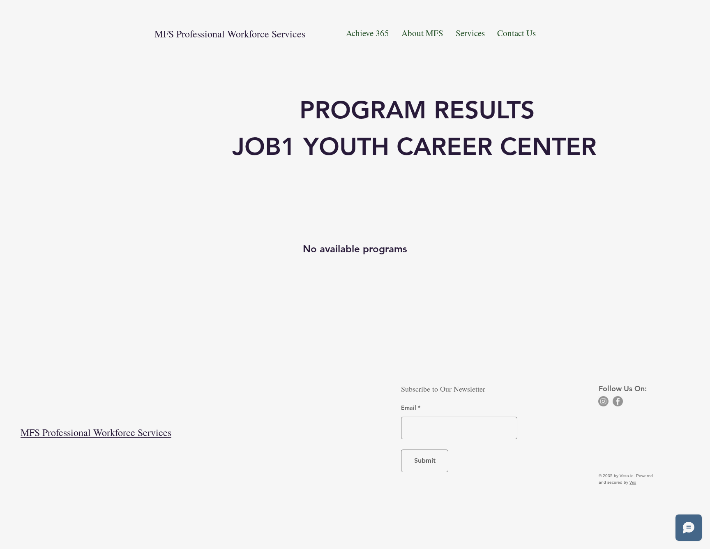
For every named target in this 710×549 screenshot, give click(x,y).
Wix (632, 482)
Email (408, 408)
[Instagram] (603, 401)
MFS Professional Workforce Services (229, 33)
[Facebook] (618, 401)
